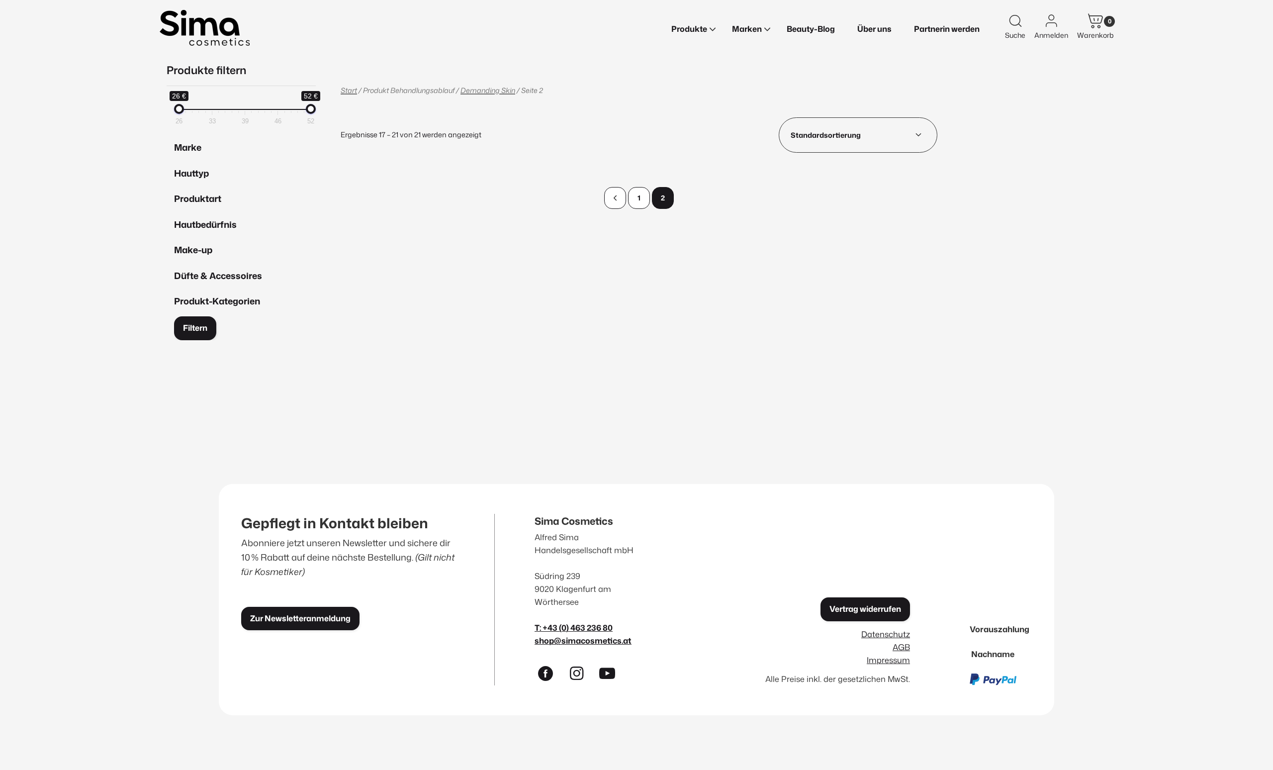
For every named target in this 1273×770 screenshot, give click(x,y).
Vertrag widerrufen (865, 608)
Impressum (888, 660)
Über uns (874, 28)
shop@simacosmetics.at (583, 640)
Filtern (195, 327)
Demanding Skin (487, 90)
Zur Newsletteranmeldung (300, 618)
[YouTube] (611, 675)
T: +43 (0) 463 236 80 (574, 627)
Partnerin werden (947, 28)
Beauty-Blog (811, 28)
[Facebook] (550, 675)
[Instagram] (580, 675)
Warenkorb (1095, 35)
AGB (901, 647)
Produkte (689, 28)
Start (349, 90)
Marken (747, 28)
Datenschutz (885, 634)
